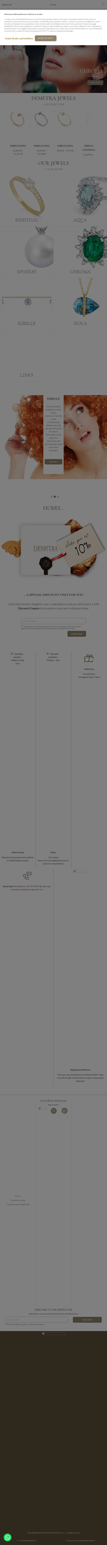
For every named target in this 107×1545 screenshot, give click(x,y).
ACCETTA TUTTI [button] (45, 38)
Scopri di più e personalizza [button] (19, 38)
